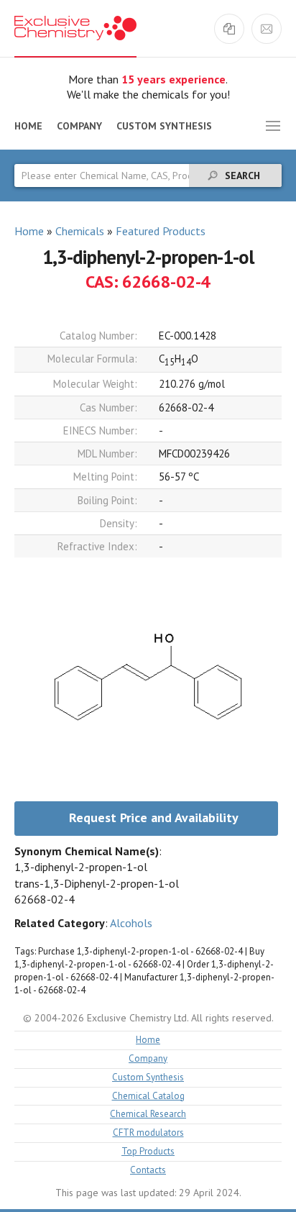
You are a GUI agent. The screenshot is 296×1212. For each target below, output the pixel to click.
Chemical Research (148, 1114)
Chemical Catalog (148, 1096)
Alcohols (131, 923)
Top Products (148, 1152)
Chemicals (79, 231)
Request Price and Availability (154, 817)
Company (79, 126)
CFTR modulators (148, 1133)
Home (28, 126)
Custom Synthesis (164, 126)
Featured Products (160, 231)
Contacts (148, 1170)
